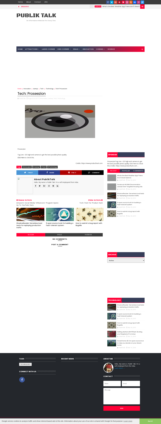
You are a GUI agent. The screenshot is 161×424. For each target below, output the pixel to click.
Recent (113, 171)
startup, (50, 98)
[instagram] (138, 2)
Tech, (55, 98)
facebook (88, 235)
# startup (36, 167)
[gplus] (115, 2)
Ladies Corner (48, 49)
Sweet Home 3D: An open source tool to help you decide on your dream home (130, 343)
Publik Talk (36, 15)
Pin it (74, 173)
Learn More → (119, 368)
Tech (41, 89)
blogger (31, 235)
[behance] (134, 2)
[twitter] (111, 2)
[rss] (131, 2)
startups (90, 6)
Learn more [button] (127, 421)
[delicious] (142, 2)
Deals (75, 49)
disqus (59, 235)
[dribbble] (127, 2)
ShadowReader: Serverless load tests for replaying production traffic (29, 225)
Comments (138, 171)
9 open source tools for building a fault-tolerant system (59, 224)
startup (35, 89)
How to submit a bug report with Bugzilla (89, 224)
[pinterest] (119, 2)
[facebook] (108, 2)
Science (111, 49)
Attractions (31, 49)
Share (51, 173)
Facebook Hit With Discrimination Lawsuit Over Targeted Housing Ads (129, 185)
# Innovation (27, 167)
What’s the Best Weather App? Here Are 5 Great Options (116, 6)
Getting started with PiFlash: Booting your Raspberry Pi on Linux (129, 333)
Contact (37, 2)
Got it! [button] (150, 421)
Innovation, (44, 98)
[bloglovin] (123, 2)
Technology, (61, 98)
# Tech (43, 167)
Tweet (30, 173)
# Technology (52, 167)
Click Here (21, 158)
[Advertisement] (105, 27)
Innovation (88, 49)
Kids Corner (63, 49)
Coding (99, 49)
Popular (126, 171)
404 (46, 2)
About (28, 2)
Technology (50, 89)
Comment (96, 173)
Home (20, 2)
